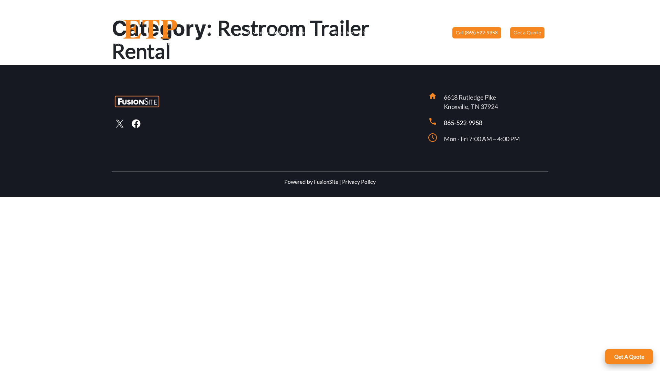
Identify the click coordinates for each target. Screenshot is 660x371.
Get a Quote (527, 32)
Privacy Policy (359, 181)
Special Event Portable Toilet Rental (272, 32)
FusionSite (326, 181)
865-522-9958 (463, 122)
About (214, 32)
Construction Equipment (351, 32)
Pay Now (434, 32)
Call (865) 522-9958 (477, 32)
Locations (400, 32)
